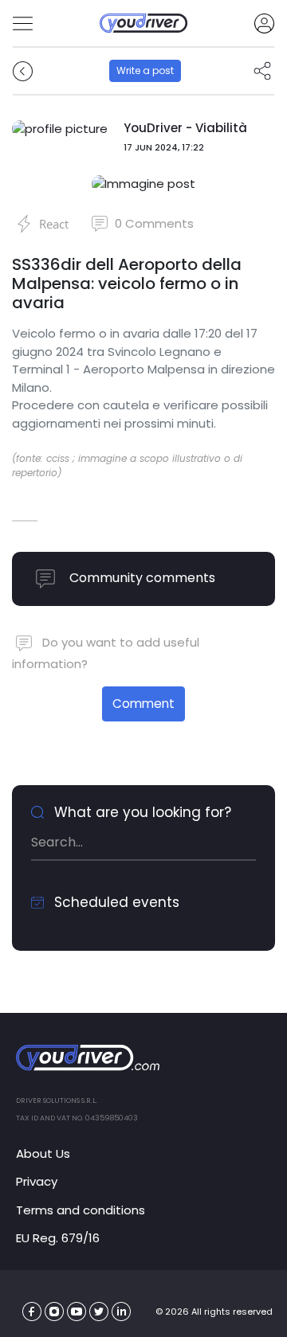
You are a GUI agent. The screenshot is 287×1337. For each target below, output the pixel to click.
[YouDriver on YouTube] (77, 1312)
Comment (143, 703)
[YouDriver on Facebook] (32, 1312)
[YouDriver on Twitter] (99, 1312)
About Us (43, 1153)
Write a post (145, 70)
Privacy (36, 1181)
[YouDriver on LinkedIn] (122, 1312)
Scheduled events (114, 902)
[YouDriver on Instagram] (55, 1312)
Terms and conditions (80, 1210)
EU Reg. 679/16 (58, 1237)
